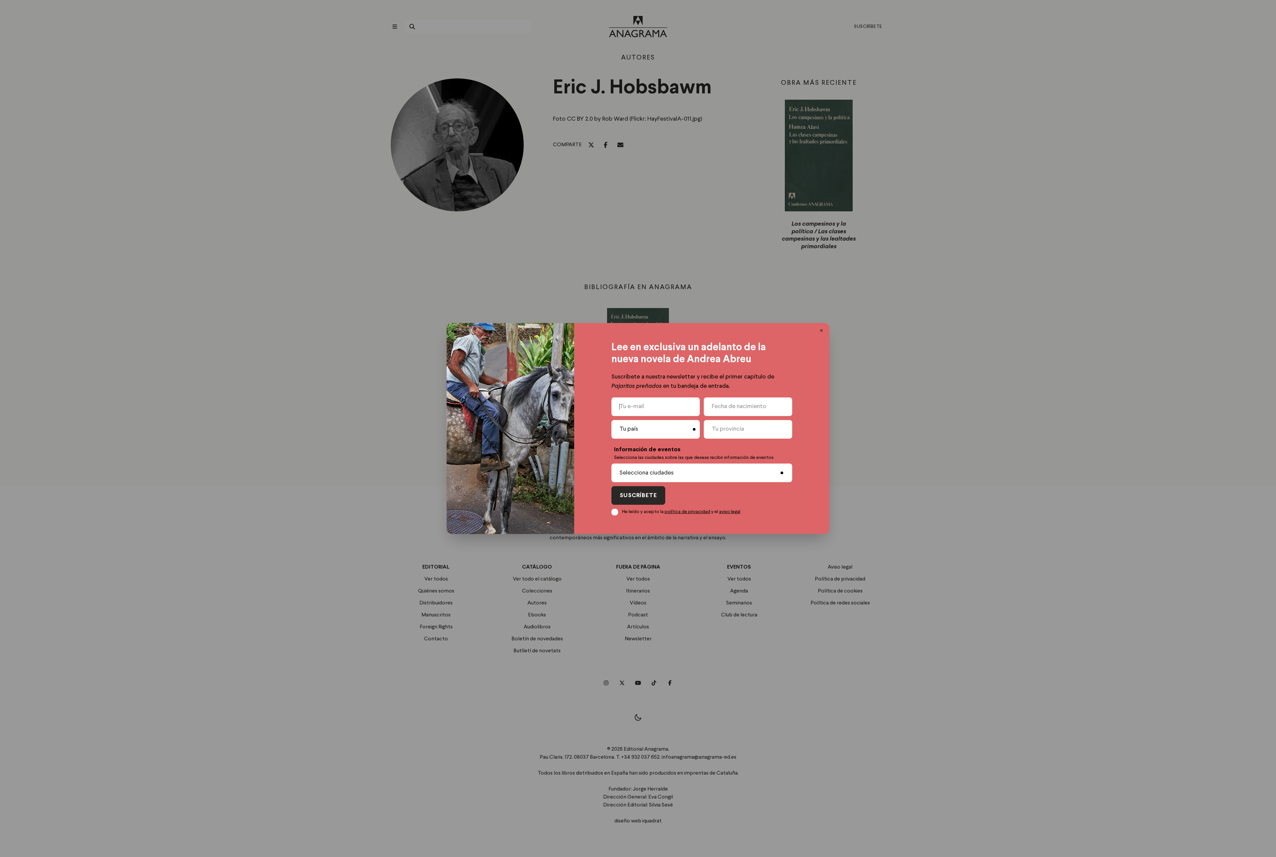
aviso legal (729, 511)
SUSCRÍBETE (638, 495)
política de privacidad (687, 511)
